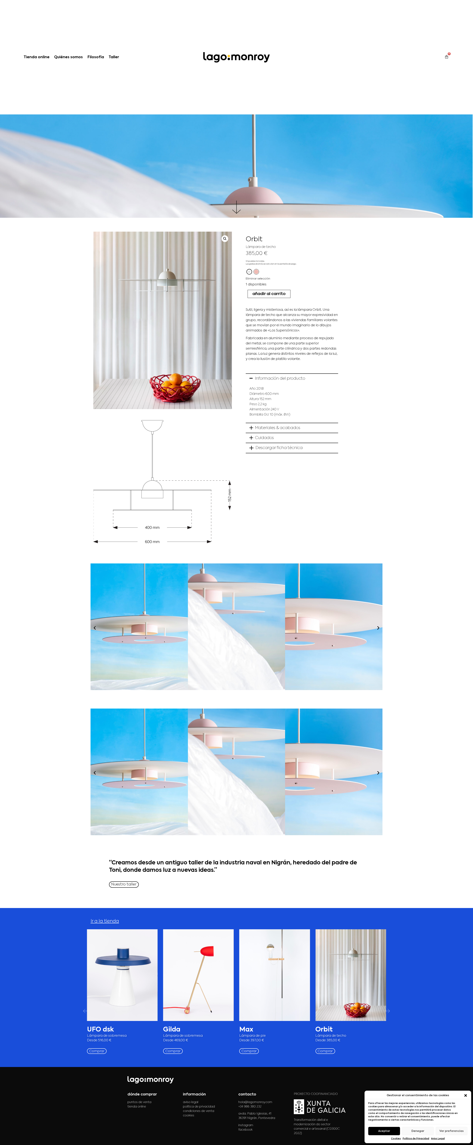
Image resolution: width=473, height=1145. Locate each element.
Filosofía (95, 57)
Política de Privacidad (416, 1139)
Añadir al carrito (269, 294)
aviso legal (190, 1102)
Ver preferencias (451, 1131)
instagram (245, 1125)
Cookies (396, 1139)
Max (246, 1030)
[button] (465, 1095)
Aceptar (384, 1131)
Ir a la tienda (105, 921)
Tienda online (37, 57)
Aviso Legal (438, 1139)
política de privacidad (199, 1106)
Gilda (171, 1030)
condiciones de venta (198, 1111)
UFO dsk (100, 1030)
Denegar (417, 1131)
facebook (245, 1129)
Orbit (324, 1030)
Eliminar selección (258, 278)
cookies (188, 1115)
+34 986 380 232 (249, 1106)
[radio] (249, 272)
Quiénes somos (68, 57)
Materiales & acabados (277, 428)
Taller (114, 57)
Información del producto (280, 379)
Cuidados (264, 438)
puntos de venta (139, 1102)
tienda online (136, 1106)
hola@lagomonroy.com (255, 1102)
